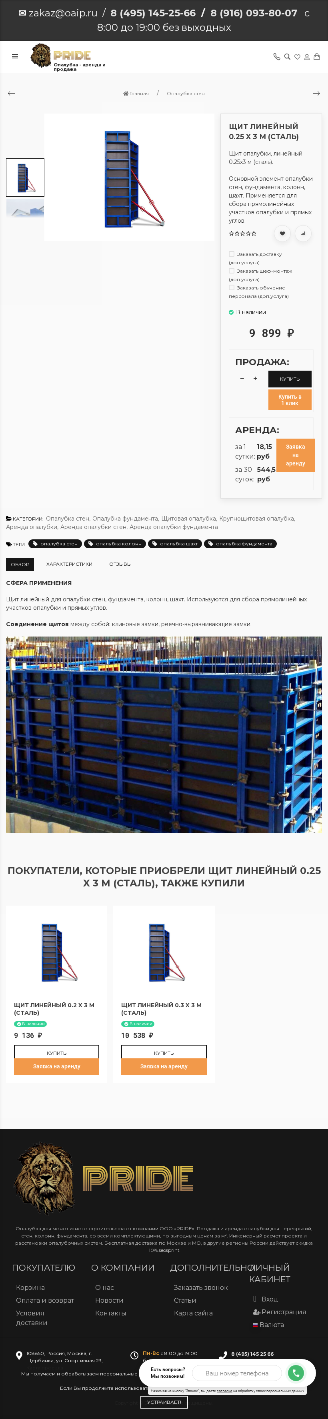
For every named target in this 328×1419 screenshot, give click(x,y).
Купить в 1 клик (290, 399)
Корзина (30, 1287)
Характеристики (69, 564)
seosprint (169, 1250)
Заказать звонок (201, 1287)
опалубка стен (59, 544)
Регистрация (284, 1312)
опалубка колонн (119, 544)
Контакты (110, 1313)
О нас (104, 1287)
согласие (224, 1391)
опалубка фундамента (244, 544)
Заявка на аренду (295, 455)
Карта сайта (193, 1313)
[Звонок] (296, 1373)
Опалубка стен (68, 518)
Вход (270, 1299)
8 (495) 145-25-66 (153, 13)
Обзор (20, 564)
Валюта (272, 1325)
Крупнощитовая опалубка (257, 518)
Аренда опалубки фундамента (174, 527)
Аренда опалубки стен (94, 527)
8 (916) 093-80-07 (253, 13)
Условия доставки (32, 1318)
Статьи (185, 1300)
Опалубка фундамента (125, 518)
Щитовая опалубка (189, 518)
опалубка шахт (179, 544)
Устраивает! (164, 1402)
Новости (109, 1300)
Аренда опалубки (32, 527)
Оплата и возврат (45, 1300)
